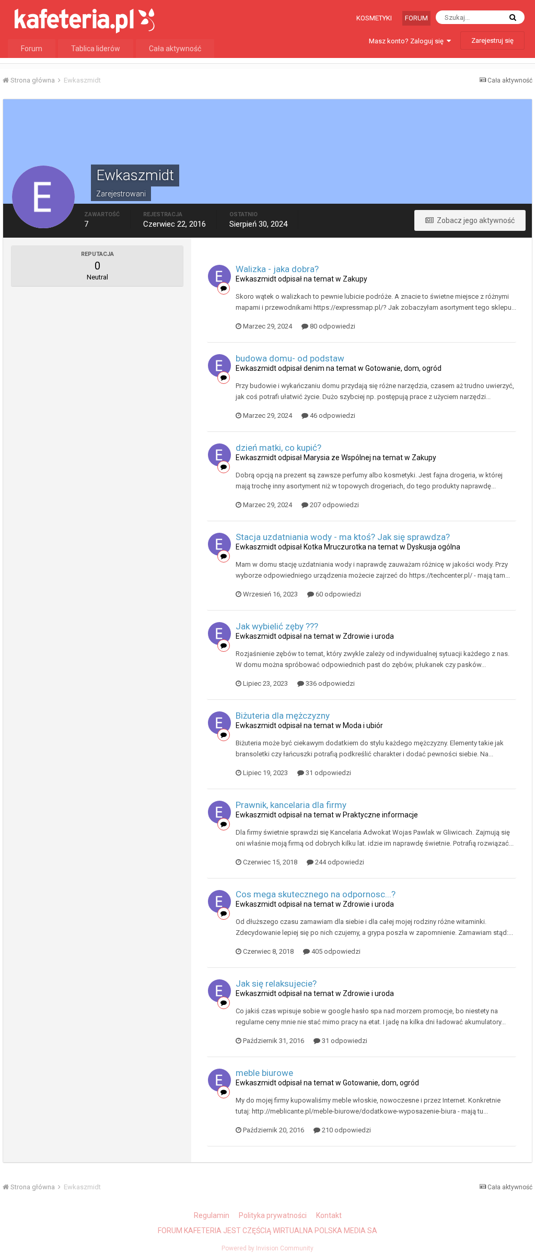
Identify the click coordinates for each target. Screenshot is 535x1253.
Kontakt (329, 1215)
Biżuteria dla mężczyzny (283, 715)
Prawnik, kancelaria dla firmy (291, 805)
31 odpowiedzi (327, 773)
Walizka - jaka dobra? (277, 269)
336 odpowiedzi (329, 683)
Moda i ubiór (363, 725)
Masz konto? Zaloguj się (408, 41)
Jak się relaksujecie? (276, 983)
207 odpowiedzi (333, 505)
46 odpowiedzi (331, 415)
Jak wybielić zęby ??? (277, 626)
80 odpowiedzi (331, 326)
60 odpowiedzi (337, 594)
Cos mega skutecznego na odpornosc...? (316, 894)
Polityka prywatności (273, 1215)
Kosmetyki (374, 18)
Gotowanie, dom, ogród (403, 368)
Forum (416, 18)
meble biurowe (264, 1073)
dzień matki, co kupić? (278, 447)
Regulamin (211, 1215)
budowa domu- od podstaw (290, 358)
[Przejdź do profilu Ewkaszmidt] (219, 276)
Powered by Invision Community (267, 1248)
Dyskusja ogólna (433, 547)
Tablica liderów (95, 48)
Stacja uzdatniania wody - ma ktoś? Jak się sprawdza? (343, 537)
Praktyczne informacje (380, 815)
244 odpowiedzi (338, 862)
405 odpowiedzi (335, 951)
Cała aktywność (175, 48)
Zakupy (355, 279)
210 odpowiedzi (345, 1130)
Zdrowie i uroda (368, 636)
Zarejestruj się (492, 40)
